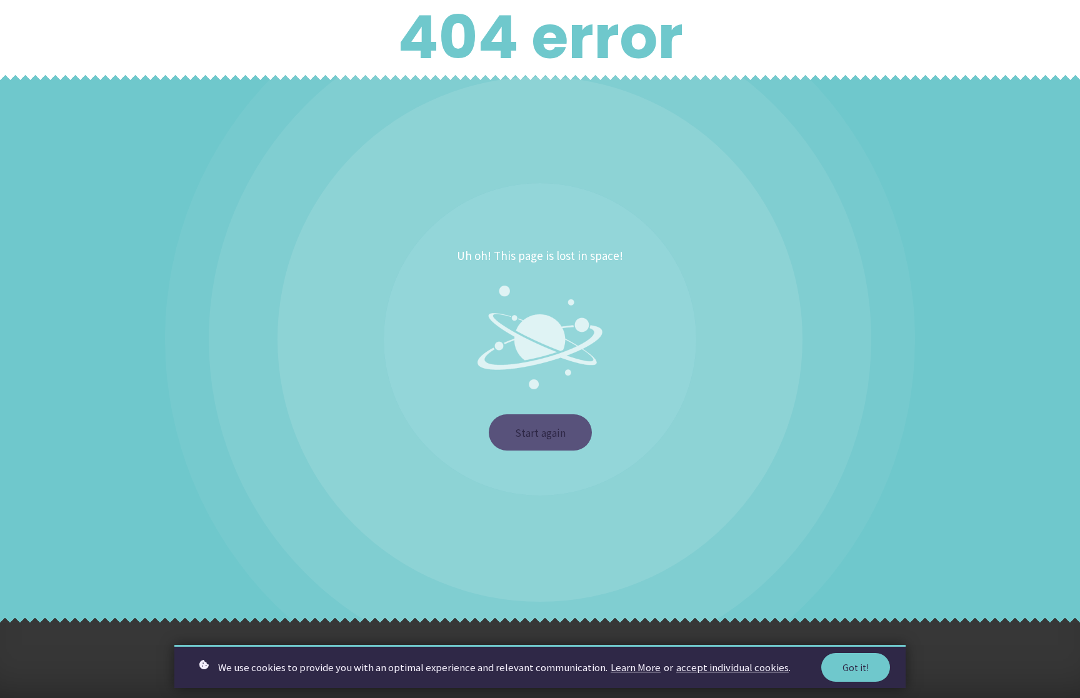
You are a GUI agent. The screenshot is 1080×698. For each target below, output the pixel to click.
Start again (540, 432)
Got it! (855, 667)
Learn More (636, 667)
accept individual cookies (732, 667)
